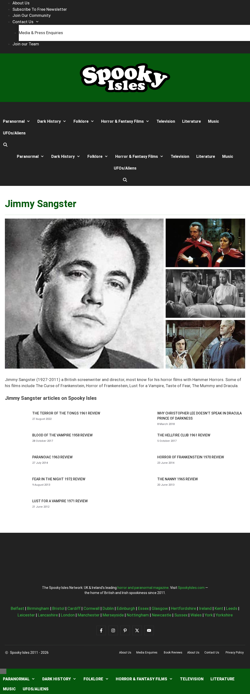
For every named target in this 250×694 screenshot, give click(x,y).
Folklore (81, 121)
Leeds (231, 608)
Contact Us (22, 21)
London (68, 615)
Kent (219, 608)
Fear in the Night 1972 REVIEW (58, 479)
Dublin (108, 608)
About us (125, 652)
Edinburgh (126, 608)
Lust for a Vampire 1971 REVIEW (60, 501)
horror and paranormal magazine (143, 588)
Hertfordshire (183, 608)
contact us (211, 652)
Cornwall (91, 608)
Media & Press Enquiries (41, 32)
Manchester (89, 615)
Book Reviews (173, 652)
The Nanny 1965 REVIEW (177, 479)
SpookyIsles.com (191, 588)
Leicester (26, 615)
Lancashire (48, 615)
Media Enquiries (146, 652)
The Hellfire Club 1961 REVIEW (183, 435)
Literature (191, 121)
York (209, 615)
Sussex (181, 615)
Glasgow (160, 608)
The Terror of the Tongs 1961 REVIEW (66, 413)
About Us (21, 2)
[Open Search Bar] (5, 145)
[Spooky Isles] (18, 109)
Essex (143, 608)
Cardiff (74, 608)
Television (165, 121)
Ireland (205, 608)
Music (213, 121)
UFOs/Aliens (14, 133)
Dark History (49, 121)
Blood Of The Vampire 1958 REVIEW (62, 435)
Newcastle (161, 615)
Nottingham (138, 615)
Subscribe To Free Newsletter (39, 9)
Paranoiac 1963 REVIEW (52, 457)
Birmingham (38, 608)
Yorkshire (224, 615)
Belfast (17, 608)
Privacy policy (235, 652)
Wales (196, 615)
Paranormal (14, 121)
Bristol (58, 608)
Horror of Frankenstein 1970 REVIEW (190, 457)
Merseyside (113, 615)
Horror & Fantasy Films (122, 121)
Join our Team (25, 43)
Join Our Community (31, 15)
